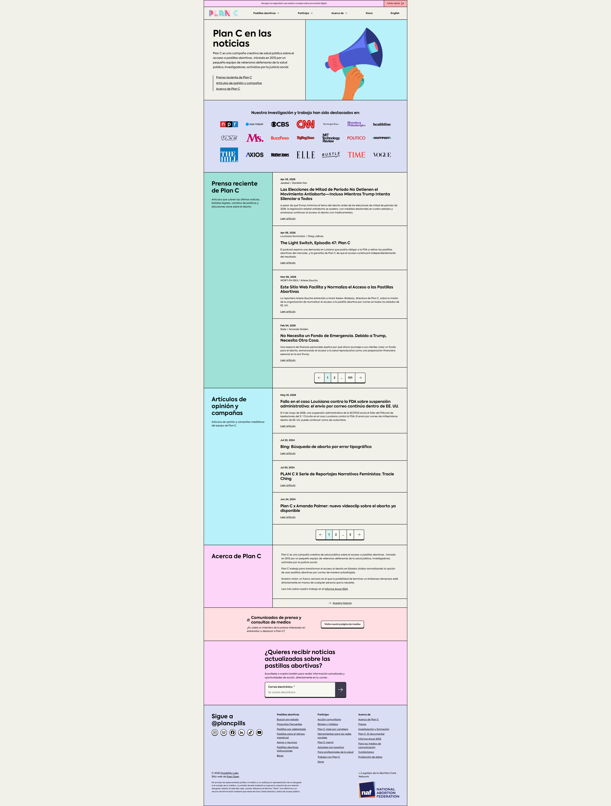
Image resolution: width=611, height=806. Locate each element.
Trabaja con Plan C (329, 757)
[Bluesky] (224, 732)
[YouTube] (259, 732)
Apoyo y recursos (287, 742)
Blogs (280, 756)
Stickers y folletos (328, 724)
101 (350, 377)
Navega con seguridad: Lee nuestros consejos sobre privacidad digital (294, 3)
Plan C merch (326, 742)
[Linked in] (241, 732)
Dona (369, 13)
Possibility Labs (230, 773)
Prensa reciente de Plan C (234, 77)
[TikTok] (250, 732)
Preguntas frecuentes (289, 724)
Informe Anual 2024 (336, 589)
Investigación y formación (373, 729)
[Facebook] (232, 732)
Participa (303, 13)
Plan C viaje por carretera (333, 729)
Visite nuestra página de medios (342, 624)
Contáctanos (366, 752)
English (395, 13)
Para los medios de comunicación (369, 745)
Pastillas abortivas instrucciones (287, 749)
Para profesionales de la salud (335, 752)
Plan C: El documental (371, 734)
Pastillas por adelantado (291, 729)
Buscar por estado (288, 719)
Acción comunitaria (329, 719)
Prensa (362, 724)
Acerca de (337, 13)
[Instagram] (215, 732)
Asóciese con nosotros (331, 747)
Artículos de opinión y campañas (239, 83)
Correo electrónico (280, 687)
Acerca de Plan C (228, 89)
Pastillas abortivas (264, 13)
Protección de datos (370, 757)
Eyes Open (233, 776)
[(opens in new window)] (379, 774)
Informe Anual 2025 (369, 739)
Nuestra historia (342, 603)
